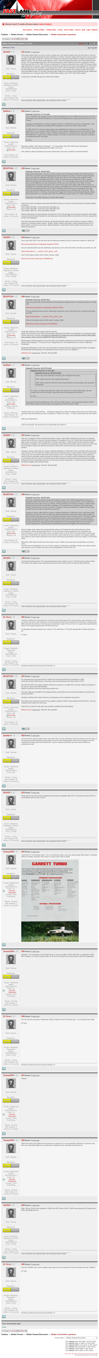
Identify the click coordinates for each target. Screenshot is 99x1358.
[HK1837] (11, 64)
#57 (22, 1075)
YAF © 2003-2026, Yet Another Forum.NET (86, 1353)
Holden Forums (17, 34)
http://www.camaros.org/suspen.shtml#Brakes (37, 258)
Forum (60, 30)
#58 (22, 1140)
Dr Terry (7, 617)
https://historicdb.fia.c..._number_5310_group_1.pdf (39, 251)
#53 (22, 793)
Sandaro (7, 735)
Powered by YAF (69, 1353)
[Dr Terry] (11, 629)
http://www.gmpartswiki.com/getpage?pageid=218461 (40, 244)
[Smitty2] (11, 377)
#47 (22, 435)
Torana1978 (8, 852)
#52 (22, 735)
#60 (22, 1264)
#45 (22, 296)
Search (77, 30)
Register (48, 24)
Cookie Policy (51, 30)
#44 (22, 237)
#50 (22, 617)
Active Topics (69, 30)
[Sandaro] (11, 748)
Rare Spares (27, 30)
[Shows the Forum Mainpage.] (49, 9)
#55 (22, 951)
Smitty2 (6, 365)
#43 (22, 168)
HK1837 (6, 52)
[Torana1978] (11, 864)
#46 (22, 365)
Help (83, 30)
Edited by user (26, 353)
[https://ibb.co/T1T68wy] (50, 941)
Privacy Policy (39, 30)
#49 (22, 558)
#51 (22, 676)
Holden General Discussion (37, 34)
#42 (22, 111)
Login (41, 24)
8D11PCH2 (8, 168)
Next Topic (91, 48)
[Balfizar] (11, 123)
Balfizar (6, 111)
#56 (22, 1016)
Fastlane (4, 34)
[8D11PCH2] (11, 180)
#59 (22, 1205)
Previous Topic (10, 47)
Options (81, 43)
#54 (22, 852)
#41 (22, 52)
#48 (22, 494)
